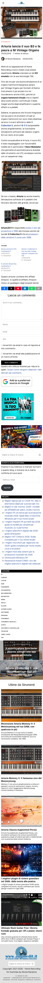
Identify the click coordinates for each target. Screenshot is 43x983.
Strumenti (5, 42)
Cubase (4, 577)
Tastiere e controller (10, 628)
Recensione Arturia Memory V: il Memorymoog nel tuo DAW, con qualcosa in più (18, 726)
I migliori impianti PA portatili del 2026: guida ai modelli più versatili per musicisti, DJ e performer (22, 525)
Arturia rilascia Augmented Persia (19, 830)
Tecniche (4, 631)
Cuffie (3, 580)
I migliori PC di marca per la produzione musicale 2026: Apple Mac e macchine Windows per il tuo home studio (23, 516)
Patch (3, 602)
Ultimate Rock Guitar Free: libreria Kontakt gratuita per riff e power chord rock (21, 931)
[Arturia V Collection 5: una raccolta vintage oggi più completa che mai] (21, 670)
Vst (2, 637)
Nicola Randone (14, 59)
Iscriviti (7, 488)
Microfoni (5, 596)
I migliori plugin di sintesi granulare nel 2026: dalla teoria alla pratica (20, 880)
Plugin (3, 606)
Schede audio (6, 609)
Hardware (5, 587)
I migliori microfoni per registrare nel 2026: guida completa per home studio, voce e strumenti (23, 546)
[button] (39, 455)
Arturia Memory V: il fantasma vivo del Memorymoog (21, 779)
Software (5, 612)
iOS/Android (5, 590)
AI (2, 574)
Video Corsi (5, 634)
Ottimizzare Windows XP (16, 558)
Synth (3, 625)
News (3, 599)
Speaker (4, 615)
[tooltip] (4, 288)
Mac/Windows (6, 593)
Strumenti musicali (8, 621)
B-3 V (24, 125)
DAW (2, 583)
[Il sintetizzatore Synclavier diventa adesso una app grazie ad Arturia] (21, 650)
